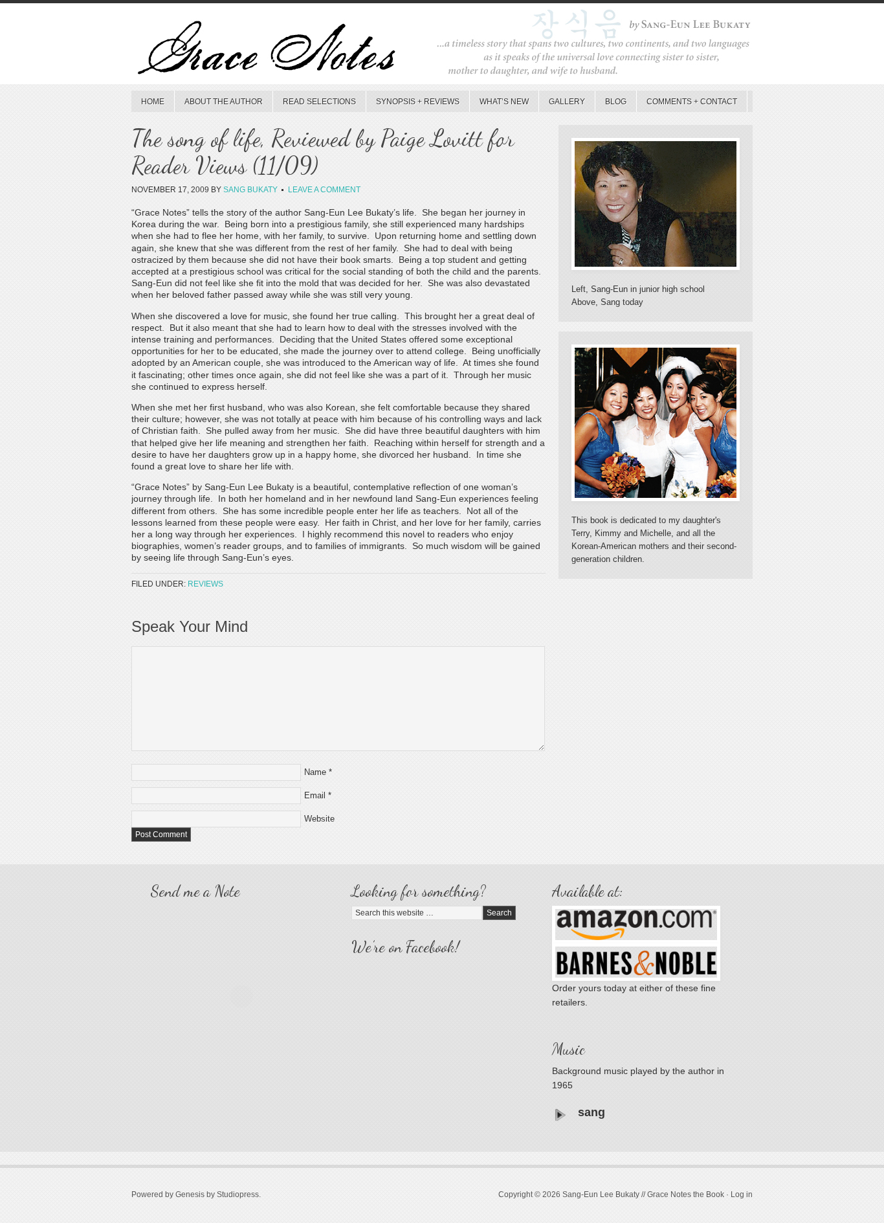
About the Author (223, 101)
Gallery (567, 101)
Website (319, 819)
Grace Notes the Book (442, 47)
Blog (615, 101)
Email (315, 795)
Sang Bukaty (250, 189)
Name (315, 772)
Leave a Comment (324, 189)
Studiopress (238, 1194)
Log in (742, 1194)
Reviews (205, 584)
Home (152, 101)
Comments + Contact (691, 101)
